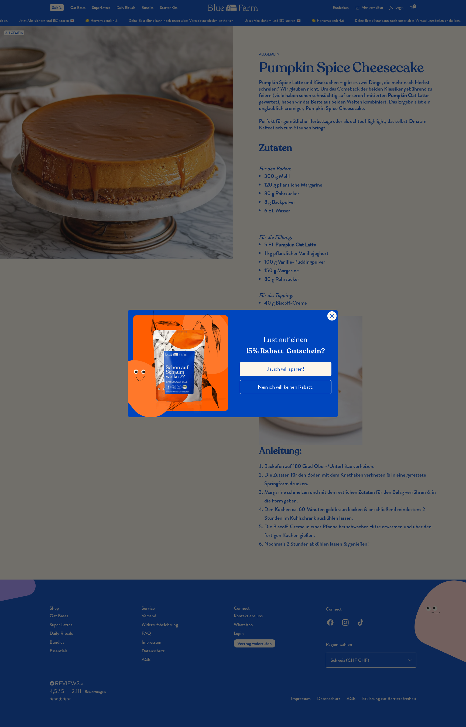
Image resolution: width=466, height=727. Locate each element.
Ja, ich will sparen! (285, 369)
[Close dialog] (332, 316)
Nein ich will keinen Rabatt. (285, 387)
